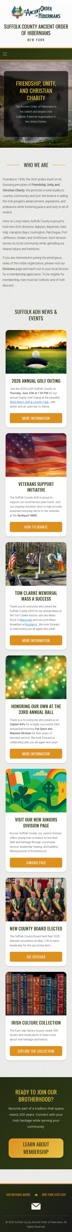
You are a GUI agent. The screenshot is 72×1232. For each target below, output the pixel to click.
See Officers (36, 956)
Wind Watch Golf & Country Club (29, 402)
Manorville (26, 620)
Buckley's (32, 624)
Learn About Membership (36, 1148)
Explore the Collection (36, 1051)
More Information (36, 418)
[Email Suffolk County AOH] (36, 1206)
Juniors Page (36, 862)
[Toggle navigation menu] (5, 53)
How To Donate (36, 527)
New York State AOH (54, 1195)
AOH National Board (18, 1195)
